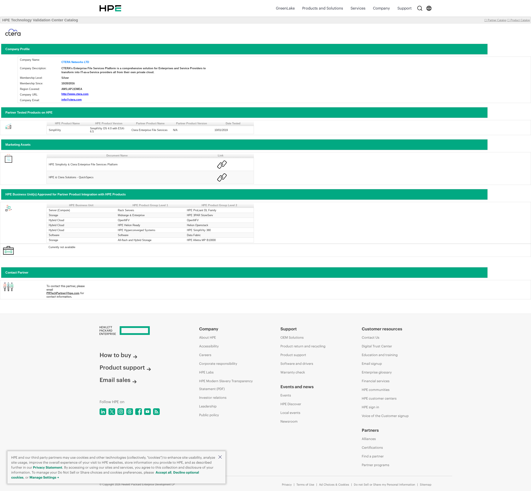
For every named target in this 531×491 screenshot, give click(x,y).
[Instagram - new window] (120, 411)
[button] (220, 457)
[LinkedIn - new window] (103, 411)
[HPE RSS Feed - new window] (156, 411)
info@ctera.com (71, 99)
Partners (370, 430)
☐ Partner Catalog (495, 20)
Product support (122, 367)
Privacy (287, 484)
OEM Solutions (292, 337)
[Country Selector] (428, 8)
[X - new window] (111, 411)
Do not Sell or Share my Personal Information (384, 484)
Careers (205, 355)
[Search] (419, 8)
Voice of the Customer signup (385, 416)
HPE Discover (290, 404)
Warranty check (292, 372)
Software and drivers (296, 363)
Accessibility (209, 346)
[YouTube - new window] (147, 411)
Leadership (208, 406)
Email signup (372, 363)
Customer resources (382, 328)
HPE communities (376, 390)
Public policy (209, 415)
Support (404, 8)
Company (381, 8)
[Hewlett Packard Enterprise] (110, 8)
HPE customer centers (379, 398)
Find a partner (373, 456)
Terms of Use (305, 484)
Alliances (369, 439)
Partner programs (375, 465)
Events (285, 395)
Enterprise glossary (377, 372)
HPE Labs (206, 372)
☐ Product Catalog (518, 20)
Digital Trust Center (377, 346)
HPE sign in (370, 407)
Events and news (297, 386)
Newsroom (289, 421)
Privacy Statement (47, 467)
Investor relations (213, 397)
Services (358, 8)
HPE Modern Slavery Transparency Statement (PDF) (226, 385)
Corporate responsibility (218, 363)
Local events (290, 413)
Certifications (372, 447)
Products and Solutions (322, 8)
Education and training (380, 355)
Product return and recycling (302, 346)
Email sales (115, 380)
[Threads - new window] (129, 411)
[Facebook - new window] (138, 411)
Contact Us (370, 337)
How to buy (115, 355)
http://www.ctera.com (75, 94)
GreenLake (285, 8)
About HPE (207, 337)
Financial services (376, 381)
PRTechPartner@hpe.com (62, 293)
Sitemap (425, 484)
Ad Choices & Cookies (334, 484)
